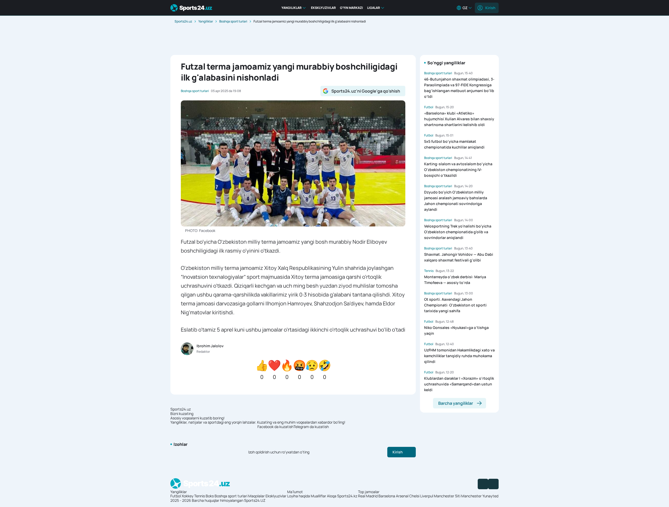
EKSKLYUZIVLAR (323, 7)
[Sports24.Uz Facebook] (483, 484)
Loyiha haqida (298, 495)
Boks (210, 495)
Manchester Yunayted (479, 495)
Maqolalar (256, 495)
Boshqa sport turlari (233, 21)
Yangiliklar (205, 21)
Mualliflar (318, 495)
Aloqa (331, 495)
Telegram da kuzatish (311, 427)
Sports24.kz (347, 495)
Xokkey (187, 495)
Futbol (175, 495)
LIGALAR (373, 7)
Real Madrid (368, 495)
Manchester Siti (447, 495)
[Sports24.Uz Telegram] (493, 484)
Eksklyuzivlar (276, 495)
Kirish (490, 7)
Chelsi (414, 495)
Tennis (199, 495)
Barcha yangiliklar (455, 403)
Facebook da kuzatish (275, 427)
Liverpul (426, 495)
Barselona (386, 495)
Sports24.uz (183, 21)
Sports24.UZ (255, 500)
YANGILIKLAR (291, 7)
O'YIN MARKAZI (351, 7)
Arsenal (402, 495)
